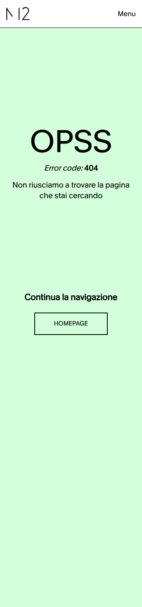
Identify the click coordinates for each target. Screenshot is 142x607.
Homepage (71, 324)
